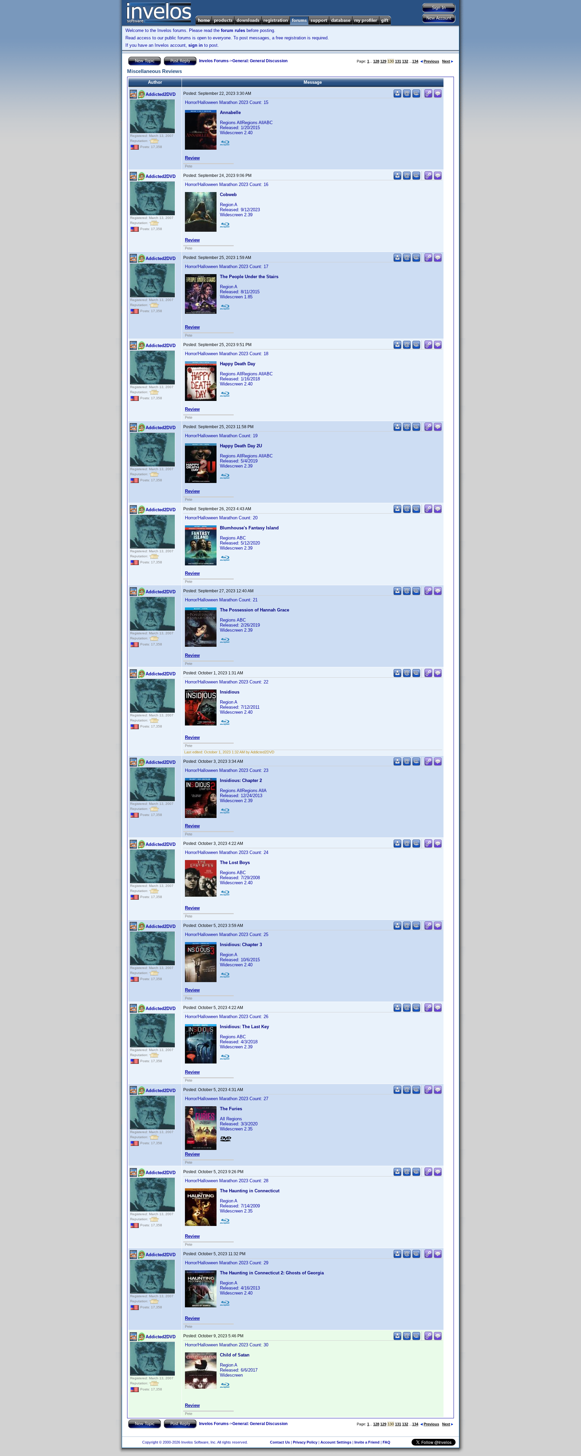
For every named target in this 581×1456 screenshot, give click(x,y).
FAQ (386, 1442)
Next (446, 61)
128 (376, 61)
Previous (431, 61)
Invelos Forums (214, 61)
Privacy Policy (305, 1442)
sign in (195, 45)
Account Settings (335, 1442)
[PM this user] (397, 96)
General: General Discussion (259, 61)
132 (405, 61)
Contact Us (280, 1442)
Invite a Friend (367, 1442)
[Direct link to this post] (428, 96)
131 (398, 61)
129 (383, 61)
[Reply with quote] (437, 96)
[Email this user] (406, 96)
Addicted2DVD (161, 94)
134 (415, 61)
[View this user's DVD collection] (416, 96)
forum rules (233, 30)
